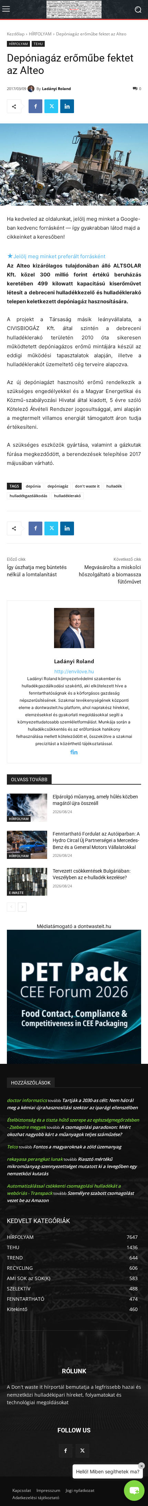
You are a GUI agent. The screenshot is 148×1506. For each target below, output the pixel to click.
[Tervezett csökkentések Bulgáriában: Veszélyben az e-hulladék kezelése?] (27, 882)
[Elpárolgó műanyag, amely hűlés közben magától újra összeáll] (27, 808)
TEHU (38, 43)
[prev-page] (11, 907)
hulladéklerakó (67, 495)
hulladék (114, 486)
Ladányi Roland (56, 88)
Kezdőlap (15, 34)
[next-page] (22, 907)
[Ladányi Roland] (32, 88)
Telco (12, 1147)
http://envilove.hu (74, 671)
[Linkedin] (67, 106)
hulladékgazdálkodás (28, 495)
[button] (134, 1490)
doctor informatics (27, 1100)
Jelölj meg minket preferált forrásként (56, 256)
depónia (33, 486)
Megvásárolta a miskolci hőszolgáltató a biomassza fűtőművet (110, 574)
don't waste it (87, 486)
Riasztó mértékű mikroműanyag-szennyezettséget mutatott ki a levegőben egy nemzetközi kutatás (72, 1166)
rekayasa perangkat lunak (35, 1159)
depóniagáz (57, 486)
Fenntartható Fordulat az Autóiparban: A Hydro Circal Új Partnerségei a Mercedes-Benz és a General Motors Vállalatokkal (96, 840)
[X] (51, 106)
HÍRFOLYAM (40, 34)
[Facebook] (35, 106)
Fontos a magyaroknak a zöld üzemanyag (77, 1147)
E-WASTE (16, 892)
